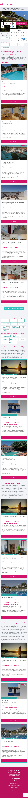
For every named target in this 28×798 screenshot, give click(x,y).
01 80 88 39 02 (14, 779)
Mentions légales (14, 787)
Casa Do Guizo (6, 417)
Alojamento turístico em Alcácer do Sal (13, 557)
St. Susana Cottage (7, 597)
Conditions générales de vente (14, 785)
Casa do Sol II (5, 82)
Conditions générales (14, 783)
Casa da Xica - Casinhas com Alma (11, 242)
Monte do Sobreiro (7, 458)
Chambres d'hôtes (5, 37)
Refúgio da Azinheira (8, 162)
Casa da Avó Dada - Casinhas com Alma (13, 282)
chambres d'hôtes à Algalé (13, 59)
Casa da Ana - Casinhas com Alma (11, 122)
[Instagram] (12, 792)
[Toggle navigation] (27, 2)
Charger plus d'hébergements (13, 308)
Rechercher (21, 23)
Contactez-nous (14, 790)
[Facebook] (14, 792)
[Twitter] (16, 792)
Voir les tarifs (13, 101)
